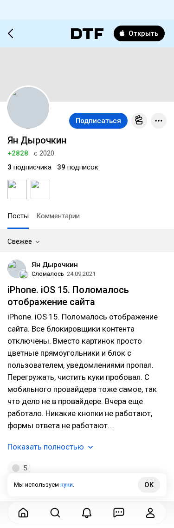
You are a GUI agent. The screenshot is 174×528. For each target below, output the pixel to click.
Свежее (19, 241)
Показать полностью (45, 446)
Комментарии (58, 216)
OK (149, 485)
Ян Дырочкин (55, 265)
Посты (18, 216)
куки (66, 484)
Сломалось (48, 273)
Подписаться (98, 121)
